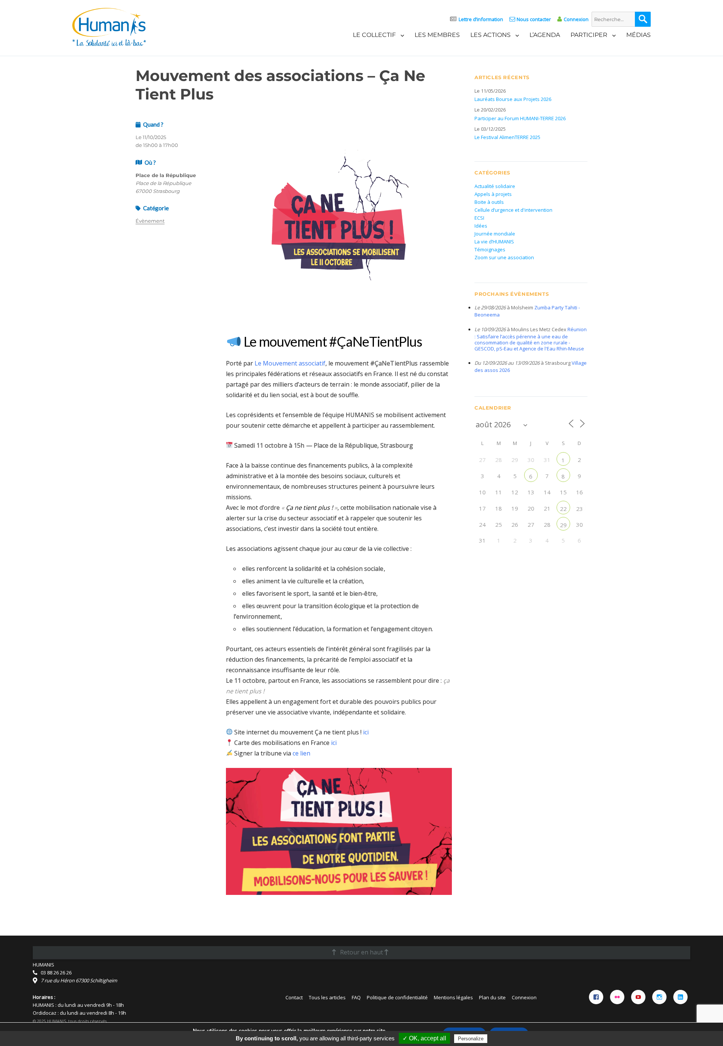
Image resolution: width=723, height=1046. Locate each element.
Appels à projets (493, 194)
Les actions (490, 34)
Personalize (471, 1038)
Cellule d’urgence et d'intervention (513, 209)
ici (366, 732)
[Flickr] (617, 997)
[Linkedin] (680, 997)
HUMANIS (43, 964)
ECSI (479, 217)
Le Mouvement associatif (290, 363)
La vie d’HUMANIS (494, 241)
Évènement (150, 221)
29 (563, 525)
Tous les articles (327, 997)
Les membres (437, 34)
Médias (638, 34)
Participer (588, 34)
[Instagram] (659, 997)
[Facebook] (596, 997)
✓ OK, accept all (424, 1038)
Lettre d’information (481, 19)
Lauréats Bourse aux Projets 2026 (512, 99)
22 (563, 508)
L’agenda (544, 34)
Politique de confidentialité (397, 997)
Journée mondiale (494, 233)
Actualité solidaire (494, 186)
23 (579, 508)
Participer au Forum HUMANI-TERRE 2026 (520, 118)
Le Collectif (374, 34)
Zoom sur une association (504, 257)
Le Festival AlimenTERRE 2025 (507, 137)
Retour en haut (361, 952)
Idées (480, 225)
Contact (294, 997)
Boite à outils (489, 202)
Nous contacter (534, 19)
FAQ (356, 997)
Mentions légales (453, 997)
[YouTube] (638, 997)
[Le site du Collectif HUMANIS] (109, 26)
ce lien (301, 753)
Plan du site (492, 997)
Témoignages (489, 249)
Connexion (576, 19)
